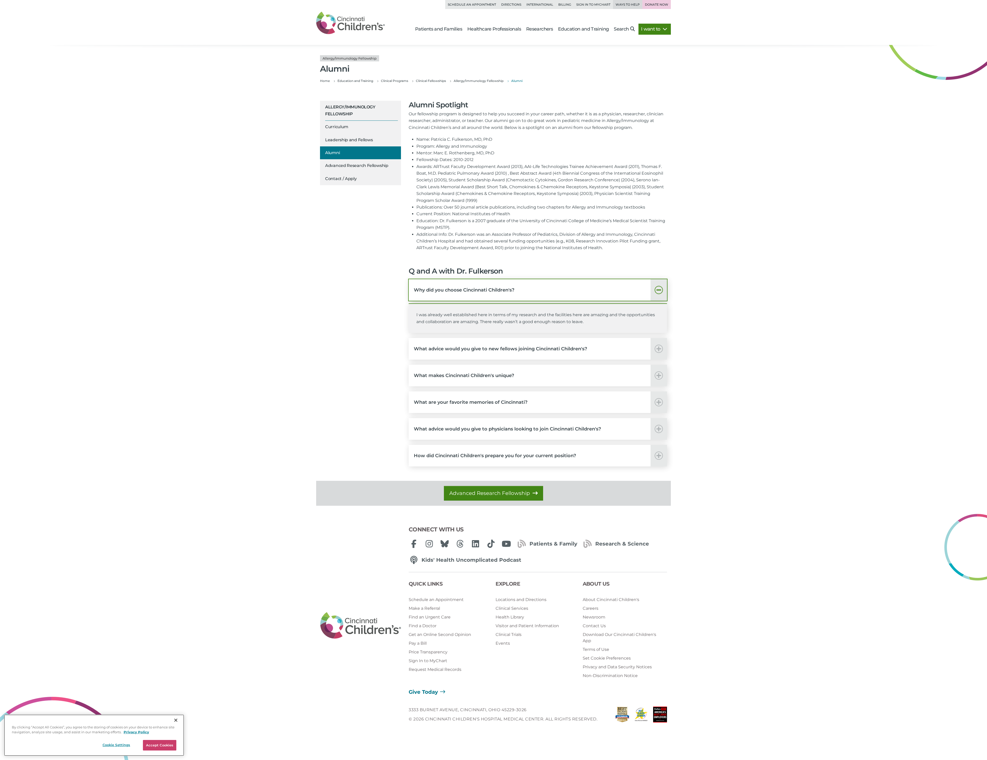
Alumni (332, 152)
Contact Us (594, 625)
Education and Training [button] (583, 29)
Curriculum (336, 126)
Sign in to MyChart (593, 4)
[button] (538, 290)
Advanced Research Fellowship (356, 165)
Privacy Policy (136, 732)
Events (503, 643)
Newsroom (594, 617)
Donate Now (656, 4)
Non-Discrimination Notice (610, 675)
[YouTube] (506, 543)
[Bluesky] (445, 543)
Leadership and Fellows (349, 139)
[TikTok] (491, 543)
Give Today (423, 692)
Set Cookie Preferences (607, 658)
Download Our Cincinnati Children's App (619, 637)
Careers (590, 608)
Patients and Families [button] (438, 29)
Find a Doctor (422, 625)
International (539, 4)
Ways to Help (628, 4)
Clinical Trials (509, 634)
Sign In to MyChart (428, 660)
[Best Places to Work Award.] (641, 716)
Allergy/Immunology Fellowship (350, 110)
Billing (564, 4)
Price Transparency (428, 652)
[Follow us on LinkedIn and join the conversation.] (475, 543)
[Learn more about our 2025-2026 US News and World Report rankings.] (622, 716)
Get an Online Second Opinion (440, 634)
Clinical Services (512, 608)
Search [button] (621, 29)
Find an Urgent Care (430, 617)
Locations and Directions (521, 599)
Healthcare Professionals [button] (494, 29)
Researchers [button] (539, 29)
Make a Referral (424, 608)
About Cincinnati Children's (611, 599)
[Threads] (460, 543)
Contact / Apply (341, 178)
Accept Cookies (159, 745)
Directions (511, 4)
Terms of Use (596, 649)
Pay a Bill (418, 643)
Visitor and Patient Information (527, 625)
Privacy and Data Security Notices (617, 666)
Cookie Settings (116, 745)
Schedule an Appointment (472, 4)
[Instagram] (429, 543)
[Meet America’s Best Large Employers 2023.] (660, 716)
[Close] (175, 720)
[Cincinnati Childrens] (360, 625)
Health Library (510, 617)
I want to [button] (651, 29)
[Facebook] (414, 543)
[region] (94, 735)
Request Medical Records (435, 669)
